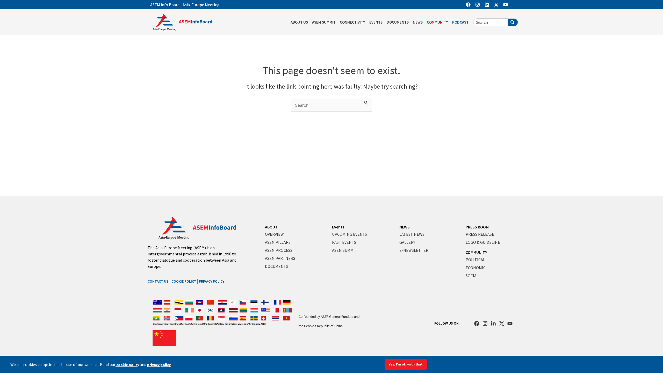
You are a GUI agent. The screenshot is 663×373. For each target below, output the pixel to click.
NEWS (418, 22)
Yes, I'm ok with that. (405, 364)
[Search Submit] (366, 102)
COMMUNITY (437, 22)
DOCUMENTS (398, 22)
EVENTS (376, 22)
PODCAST (460, 22)
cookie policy (127, 364)
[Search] (513, 22)
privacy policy (159, 364)
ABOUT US (299, 22)
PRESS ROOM (477, 226)
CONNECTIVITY (352, 22)
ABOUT (271, 226)
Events (338, 226)
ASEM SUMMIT (324, 22)
